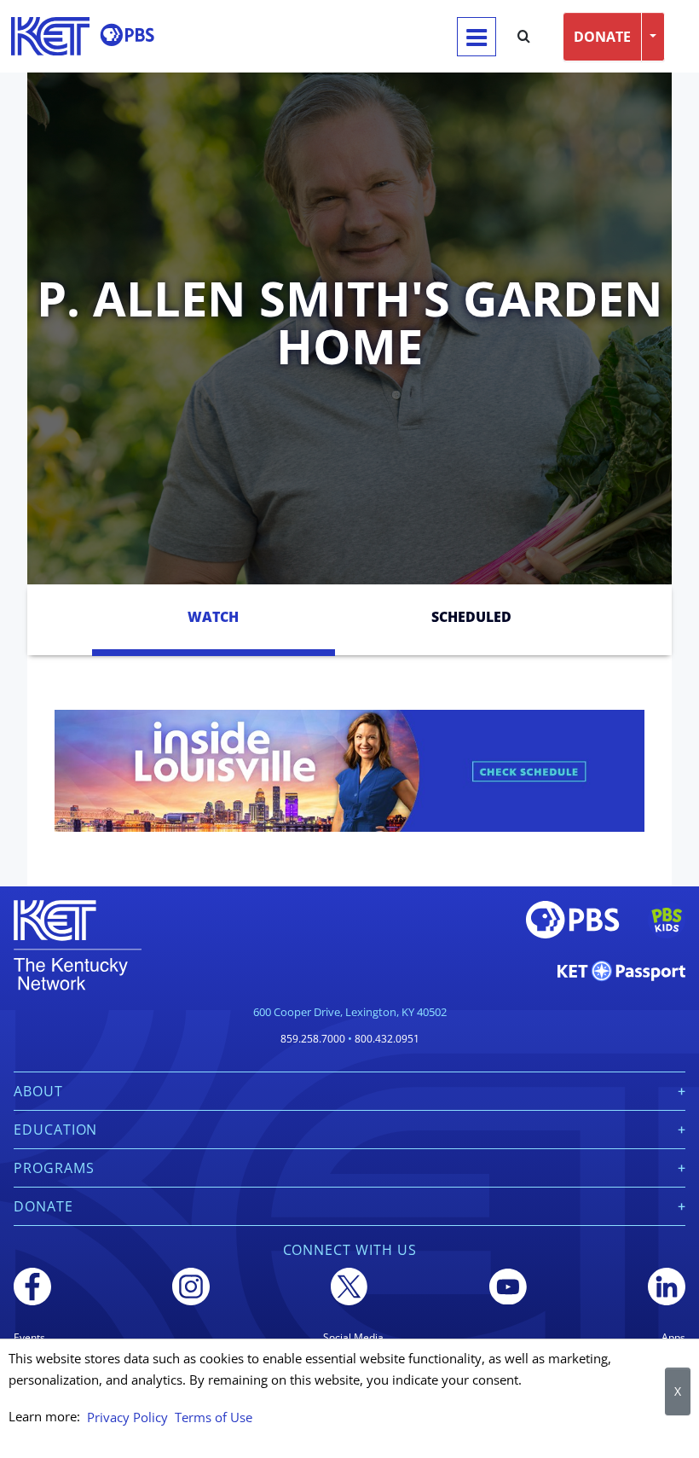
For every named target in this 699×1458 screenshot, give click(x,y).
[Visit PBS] (127, 35)
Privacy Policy (127, 1417)
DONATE (602, 36)
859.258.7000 (312, 1038)
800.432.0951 (387, 1038)
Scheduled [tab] (471, 616)
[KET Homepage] (50, 36)
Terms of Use (213, 1417)
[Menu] (476, 36)
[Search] (523, 36)
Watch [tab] (213, 616)
